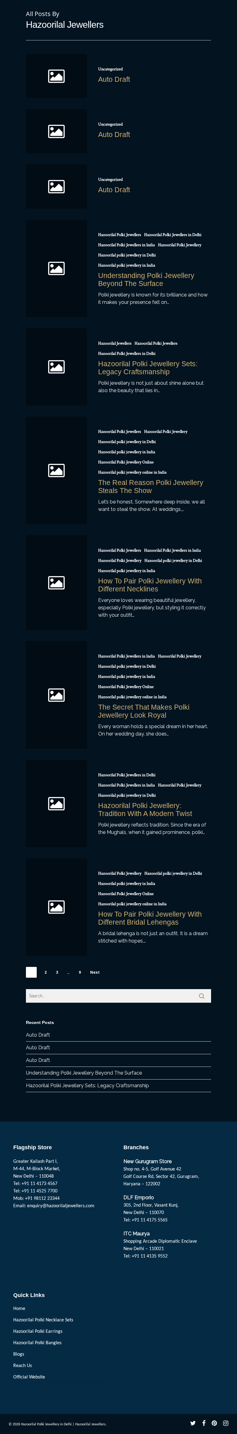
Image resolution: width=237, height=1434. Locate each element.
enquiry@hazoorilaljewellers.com (60, 1206)
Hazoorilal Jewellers (114, 343)
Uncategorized (110, 69)
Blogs (18, 1354)
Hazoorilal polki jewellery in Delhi (127, 255)
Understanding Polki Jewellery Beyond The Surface (84, 1073)
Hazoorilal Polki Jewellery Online (126, 462)
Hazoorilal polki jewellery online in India (132, 472)
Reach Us (22, 1365)
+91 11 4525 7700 (39, 1191)
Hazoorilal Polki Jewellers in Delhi (173, 235)
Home (19, 1308)
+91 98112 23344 (42, 1198)
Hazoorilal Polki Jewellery (179, 245)
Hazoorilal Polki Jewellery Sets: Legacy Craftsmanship (87, 1085)
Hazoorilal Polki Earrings (37, 1331)
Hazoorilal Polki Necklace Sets (43, 1320)
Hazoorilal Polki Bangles (37, 1343)
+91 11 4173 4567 (39, 1183)
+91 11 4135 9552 (150, 1256)
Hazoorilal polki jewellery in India (126, 265)
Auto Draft (38, 1035)
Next (95, 972)
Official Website (29, 1377)
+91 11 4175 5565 (150, 1220)
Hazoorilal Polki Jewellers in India (126, 245)
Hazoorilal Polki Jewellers (119, 235)
